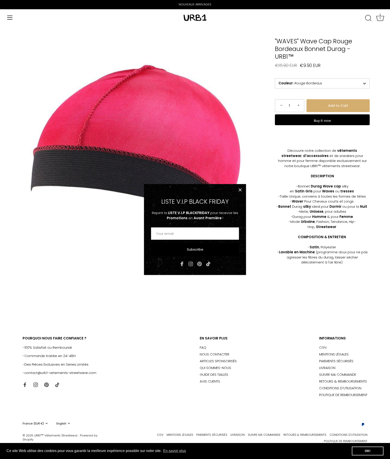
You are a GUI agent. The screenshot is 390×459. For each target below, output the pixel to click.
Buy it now (322, 120)
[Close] (240, 190)
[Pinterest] (199, 263)
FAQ (203, 347)
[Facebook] (182, 263)
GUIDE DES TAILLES (214, 374)
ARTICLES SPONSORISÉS (218, 361)
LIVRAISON (327, 367)
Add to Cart (338, 105)
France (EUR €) (33, 423)
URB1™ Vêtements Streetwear (56, 435)
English (61, 423)
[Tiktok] (208, 263)
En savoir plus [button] (174, 451)
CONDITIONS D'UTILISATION (340, 388)
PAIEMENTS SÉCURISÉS (336, 361)
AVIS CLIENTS (210, 381)
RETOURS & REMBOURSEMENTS (343, 381)
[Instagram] (190, 263)
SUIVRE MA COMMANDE (337, 374)
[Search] (368, 18)
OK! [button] (368, 451)
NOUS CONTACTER (214, 354)
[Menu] (10, 18)
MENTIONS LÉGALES (334, 354)
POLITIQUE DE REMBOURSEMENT (343, 394)
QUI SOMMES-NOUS (215, 367)
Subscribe (195, 249)
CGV (323, 347)
